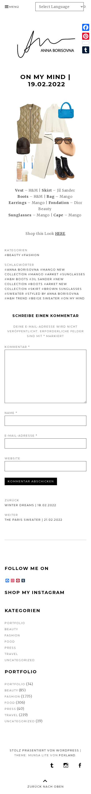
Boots (36, 284)
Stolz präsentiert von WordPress (44, 750)
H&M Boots (17, 279)
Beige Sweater (45, 298)
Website (12, 458)
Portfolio (15, 623)
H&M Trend (17, 298)
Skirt (35, 288)
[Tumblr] (85, 49)
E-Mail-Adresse (21, 435)
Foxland (67, 755)
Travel (11, 654)
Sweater (15, 293)
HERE (60, 233)
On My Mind (74, 298)
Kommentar (17, 347)
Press (10, 647)
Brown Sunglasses (63, 288)
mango (37, 274)
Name (11, 413)
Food (10, 641)
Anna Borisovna (23, 269)
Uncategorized (20, 660)
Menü (14, 6)
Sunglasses (73, 274)
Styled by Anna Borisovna (53, 293)
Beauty (14, 255)
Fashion (32, 255)
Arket (53, 274)
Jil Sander (42, 279)
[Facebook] (85, 27)
